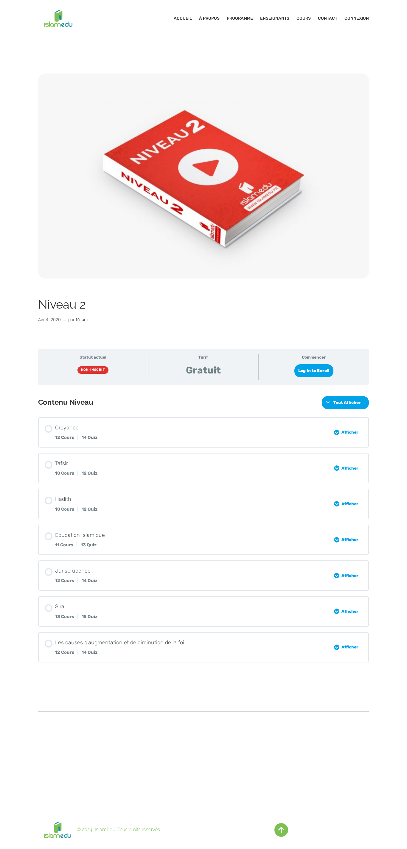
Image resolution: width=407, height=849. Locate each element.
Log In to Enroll (313, 370)
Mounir (82, 319)
